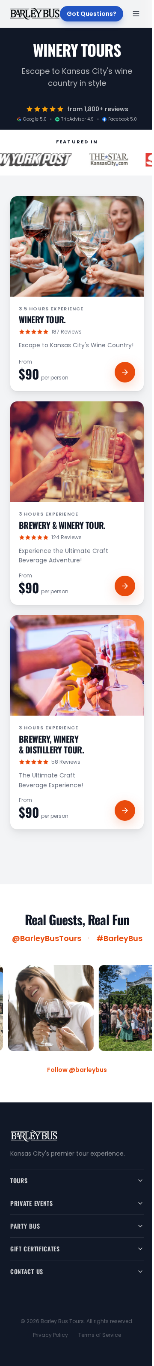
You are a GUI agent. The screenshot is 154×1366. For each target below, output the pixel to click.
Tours (19, 1180)
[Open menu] (136, 13)
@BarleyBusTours (46, 938)
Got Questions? (91, 13)
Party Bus (25, 1225)
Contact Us (26, 1271)
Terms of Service (99, 1335)
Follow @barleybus (77, 1069)
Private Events (31, 1203)
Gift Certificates (35, 1248)
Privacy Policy (50, 1335)
